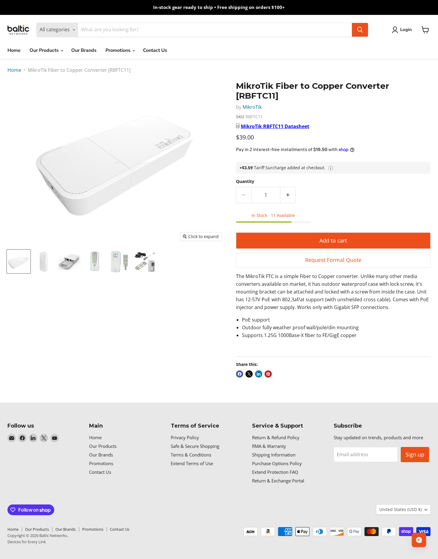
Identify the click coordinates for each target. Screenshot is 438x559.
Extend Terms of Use (192, 463)
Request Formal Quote (333, 259)
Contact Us (155, 50)
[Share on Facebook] (239, 374)
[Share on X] (249, 374)
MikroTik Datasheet (275, 126)
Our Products (44, 50)
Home (14, 50)
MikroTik (252, 107)
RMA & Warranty (269, 446)
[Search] (360, 30)
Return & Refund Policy (275, 437)
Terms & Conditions (191, 455)
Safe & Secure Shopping (195, 446)
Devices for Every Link (26, 541)
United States (400, 509)
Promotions (118, 50)
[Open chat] (419, 540)
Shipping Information (274, 455)
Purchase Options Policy (277, 463)
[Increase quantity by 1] (288, 195)
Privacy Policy (185, 437)
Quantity (245, 181)
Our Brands (84, 50)
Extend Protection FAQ (275, 472)
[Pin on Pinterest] (268, 374)
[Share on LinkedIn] (258, 374)
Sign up (415, 454)
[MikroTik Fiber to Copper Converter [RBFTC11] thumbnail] (18, 261)
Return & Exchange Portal (278, 481)
